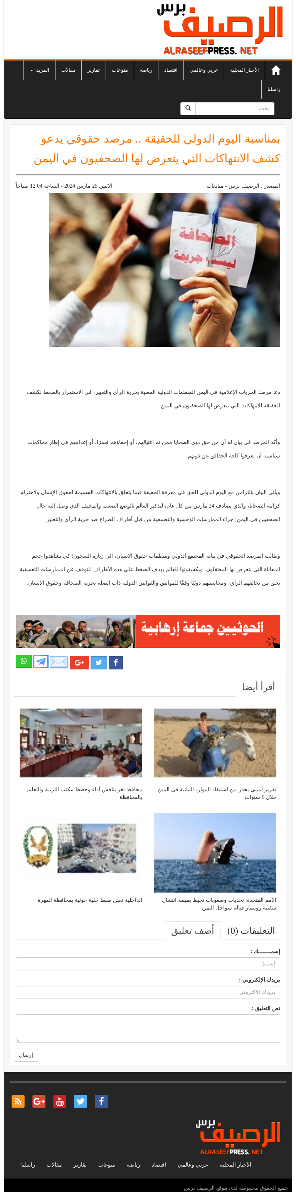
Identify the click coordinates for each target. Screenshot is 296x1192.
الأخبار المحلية (244, 70)
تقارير (93, 70)
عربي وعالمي (204, 70)
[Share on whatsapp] (24, 661)
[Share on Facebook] (116, 662)
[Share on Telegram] (41, 661)
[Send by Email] (59, 662)
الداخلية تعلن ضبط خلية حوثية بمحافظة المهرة (90, 900)
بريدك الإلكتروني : (259, 980)
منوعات (120, 70)
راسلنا (273, 89)
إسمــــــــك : (265, 951)
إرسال (26, 1055)
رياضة (146, 70)
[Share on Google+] (79, 662)
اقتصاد (171, 70)
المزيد (42, 70)
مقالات (68, 70)
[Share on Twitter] (99, 662)
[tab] (258, 687)
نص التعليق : (266, 1008)
